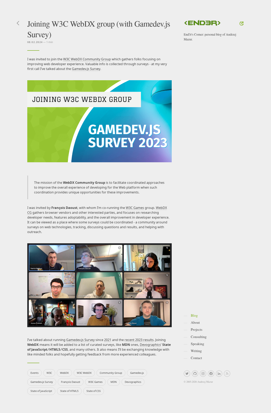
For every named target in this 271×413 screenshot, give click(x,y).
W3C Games (135, 207)
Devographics (150, 344)
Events (34, 373)
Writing (196, 350)
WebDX (64, 373)
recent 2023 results (139, 340)
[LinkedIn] (219, 373)
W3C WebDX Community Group (87, 59)
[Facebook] (211, 373)
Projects (196, 329)
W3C (49, 373)
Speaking (197, 343)
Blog (194, 315)
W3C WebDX (84, 373)
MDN (114, 382)
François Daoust (70, 382)
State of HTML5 (69, 391)
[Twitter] (187, 373)
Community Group (111, 373)
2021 (107, 340)
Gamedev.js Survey (86, 69)
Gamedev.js (137, 373)
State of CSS (93, 391)
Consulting (199, 336)
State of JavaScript (41, 391)
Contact (196, 357)
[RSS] (227, 373)
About (195, 322)
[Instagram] (203, 373)
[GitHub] (195, 373)
